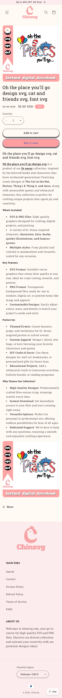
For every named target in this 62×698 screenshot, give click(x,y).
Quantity (7, 113)
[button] (7, 12)
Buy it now (31, 143)
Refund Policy (14, 594)
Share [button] (10, 506)
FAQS (9, 609)
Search (10, 571)
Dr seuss (27, 168)
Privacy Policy (15, 586)
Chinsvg (35, 692)
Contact (11, 579)
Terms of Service (16, 601)
